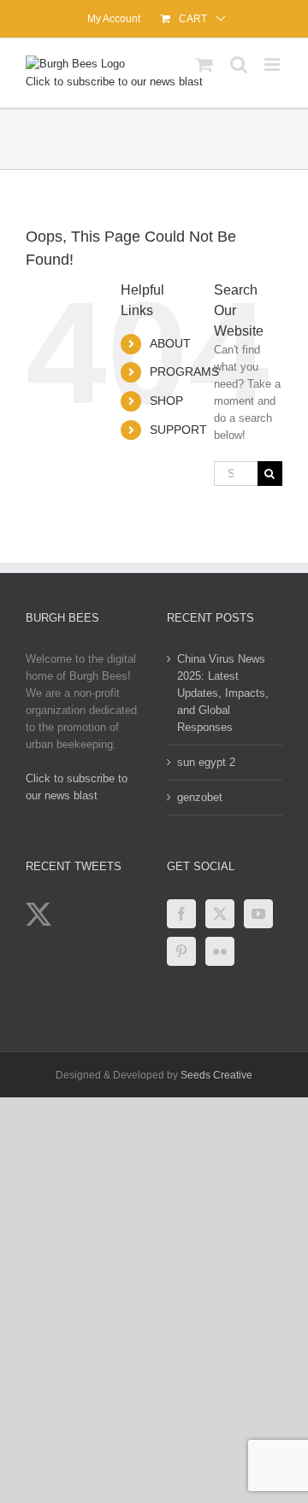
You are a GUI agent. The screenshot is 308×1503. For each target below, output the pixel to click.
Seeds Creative (216, 1075)
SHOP (166, 400)
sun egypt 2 (206, 762)
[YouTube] (258, 913)
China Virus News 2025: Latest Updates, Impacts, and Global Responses (223, 693)
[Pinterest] (181, 951)
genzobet (199, 797)
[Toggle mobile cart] (204, 64)
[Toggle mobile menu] (273, 64)
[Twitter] (219, 913)
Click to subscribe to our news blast (114, 81)
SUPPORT (178, 429)
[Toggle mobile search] (238, 64)
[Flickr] (219, 951)
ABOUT (170, 343)
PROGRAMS (184, 371)
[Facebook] (181, 913)
